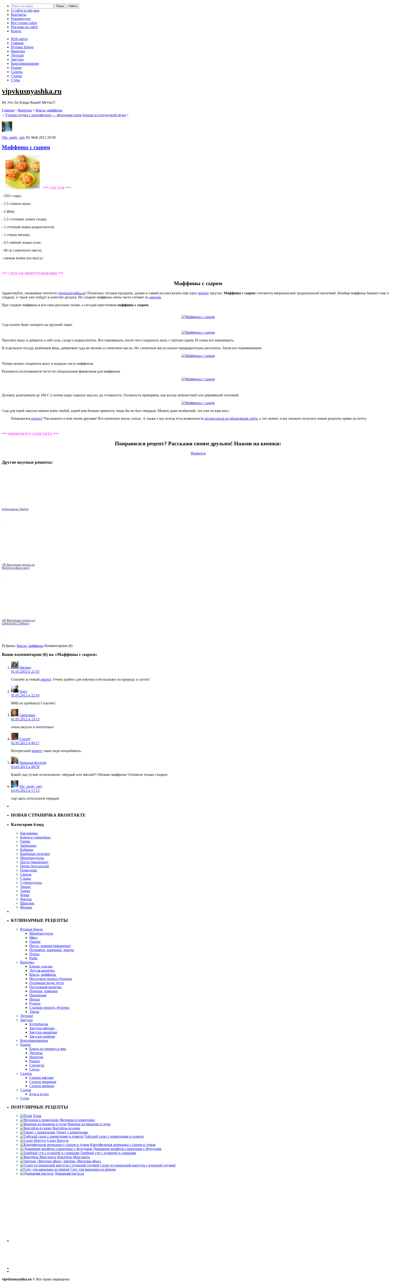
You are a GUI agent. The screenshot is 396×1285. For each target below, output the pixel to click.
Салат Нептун (58, 1140)
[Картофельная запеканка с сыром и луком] (54, 1145)
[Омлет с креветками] (37, 1132)
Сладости (36, 1065)
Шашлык (27, 903)
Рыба (33, 958)
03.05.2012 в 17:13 (25, 791)
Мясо (33, 937)
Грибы (25, 841)
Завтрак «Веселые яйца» (82, 1161)
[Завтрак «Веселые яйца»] (41, 1161)
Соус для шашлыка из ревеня (93, 1169)
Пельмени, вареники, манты (51, 950)
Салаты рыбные (41, 1086)
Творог (25, 887)
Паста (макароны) (34, 862)
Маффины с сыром (26, 147)
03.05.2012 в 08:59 (25, 767)
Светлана (27, 715)
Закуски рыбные (42, 1036)
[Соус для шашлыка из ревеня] (44, 1169)
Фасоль (26, 899)
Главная (17, 43)
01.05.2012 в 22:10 (25, 695)
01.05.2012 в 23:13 (25, 719)
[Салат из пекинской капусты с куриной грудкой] (59, 1165)
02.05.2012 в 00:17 (25, 743)
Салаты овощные (42, 1082)
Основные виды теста (46, 983)
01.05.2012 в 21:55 (25, 672)
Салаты (17, 72)
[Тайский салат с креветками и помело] (51, 1136)
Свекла (25, 874)
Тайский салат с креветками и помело (114, 1136)
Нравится (198, 453)
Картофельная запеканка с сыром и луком (122, 1145)
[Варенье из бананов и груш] (43, 1124)
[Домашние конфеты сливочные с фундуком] (56, 1149)
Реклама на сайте (24, 27)
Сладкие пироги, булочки (49, 1007)
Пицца (34, 999)
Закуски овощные (43, 1032)
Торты (34, 1012)
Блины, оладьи (40, 966)
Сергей (24, 739)
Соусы (34, 1069)
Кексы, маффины (49, 110)
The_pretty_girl (13, 137)
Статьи (16, 76)
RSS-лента (19, 39)
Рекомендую (20, 19)
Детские (17, 55)
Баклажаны (29, 833)
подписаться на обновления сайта (231, 418)
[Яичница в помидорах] (39, 1120)
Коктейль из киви (66, 1128)
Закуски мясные (42, 1028)
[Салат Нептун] (33, 1140)
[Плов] (26, 1116)
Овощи (35, 942)
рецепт (203, 293)
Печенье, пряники (43, 991)
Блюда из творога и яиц (47, 1049)
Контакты (18, 14)
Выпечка (18, 51)
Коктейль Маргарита (73, 1157)
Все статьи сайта (24, 23)
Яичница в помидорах (77, 1120)
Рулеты (35, 1003)
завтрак (155, 297)
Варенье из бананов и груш (89, 1124)
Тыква (25, 891)
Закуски (17, 59)
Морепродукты (32, 858)
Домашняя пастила (69, 1173)
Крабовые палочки (35, 854)
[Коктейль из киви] (36, 1128)
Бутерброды (38, 1024)
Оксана (24, 667)
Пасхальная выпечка (45, 987)
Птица (34, 954)
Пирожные (38, 995)
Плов (37, 1116)
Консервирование (25, 63)
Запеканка (28, 845)
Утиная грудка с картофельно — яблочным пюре (43, 115)
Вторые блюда (22, 47)
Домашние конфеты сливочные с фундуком (127, 1149)
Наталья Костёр (32, 763)
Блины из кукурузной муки (104, 115)
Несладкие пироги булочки (50, 979)
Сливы (25, 878)
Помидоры (28, 870)
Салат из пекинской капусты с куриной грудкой (138, 1165)
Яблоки (26, 907)
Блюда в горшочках (35, 837)
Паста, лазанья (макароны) (50, 946)
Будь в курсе (39, 1094)
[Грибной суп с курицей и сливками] (50, 1153)
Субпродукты (31, 883)
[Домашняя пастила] (36, 1173)
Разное (16, 68)
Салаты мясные (41, 1077)
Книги (16, 31)
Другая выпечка (42, 970)
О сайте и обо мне (25, 10)
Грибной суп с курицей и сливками (108, 1153)
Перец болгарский (34, 866)
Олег (23, 691)
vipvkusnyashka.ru (32, 91)
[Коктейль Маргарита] (38, 1157)
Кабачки (26, 850)
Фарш (24, 895)
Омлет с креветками (72, 1132)
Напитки (36, 1057)
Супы (15, 80)
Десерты (36, 1053)
